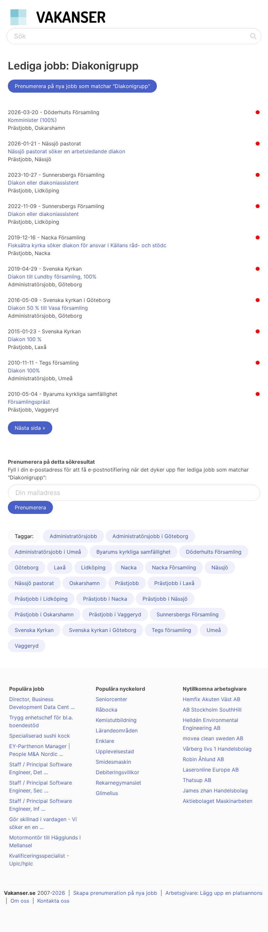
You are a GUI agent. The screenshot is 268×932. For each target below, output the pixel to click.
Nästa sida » (30, 428)
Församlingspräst (29, 401)
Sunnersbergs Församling (188, 614)
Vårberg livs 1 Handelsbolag (217, 748)
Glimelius (107, 793)
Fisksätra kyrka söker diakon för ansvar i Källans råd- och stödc (87, 245)
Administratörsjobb (73, 536)
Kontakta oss (53, 900)
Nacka (129, 567)
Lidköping (93, 567)
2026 (58, 893)
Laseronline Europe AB (211, 769)
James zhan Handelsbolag (215, 790)
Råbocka (106, 709)
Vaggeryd (27, 645)
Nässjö (219, 567)
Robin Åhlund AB (203, 759)
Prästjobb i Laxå (174, 583)
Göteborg (27, 567)
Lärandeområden (117, 730)
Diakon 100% (24, 370)
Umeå (214, 630)
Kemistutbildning (116, 720)
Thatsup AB (197, 780)
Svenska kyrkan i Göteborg (102, 630)
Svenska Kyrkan (34, 630)
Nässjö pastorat (34, 583)
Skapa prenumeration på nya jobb (115, 893)
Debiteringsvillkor (117, 772)
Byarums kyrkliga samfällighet (133, 552)
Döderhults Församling (214, 552)
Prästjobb (127, 583)
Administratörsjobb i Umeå (48, 552)
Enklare (105, 741)
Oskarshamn (84, 583)
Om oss (19, 900)
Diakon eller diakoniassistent (43, 182)
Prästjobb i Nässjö (165, 598)
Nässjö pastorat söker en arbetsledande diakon (66, 151)
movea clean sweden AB (213, 738)
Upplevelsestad (115, 751)
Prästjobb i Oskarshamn (44, 614)
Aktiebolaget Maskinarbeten (217, 801)
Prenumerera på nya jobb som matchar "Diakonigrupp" (82, 86)
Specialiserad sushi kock (39, 735)
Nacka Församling (174, 567)
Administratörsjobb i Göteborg (150, 536)
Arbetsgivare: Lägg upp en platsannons (213, 893)
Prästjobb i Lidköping (41, 598)
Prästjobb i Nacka (105, 598)
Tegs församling (171, 630)
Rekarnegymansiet (118, 782)
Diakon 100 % (25, 339)
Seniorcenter (111, 699)
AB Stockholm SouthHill (212, 709)
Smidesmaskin (113, 762)
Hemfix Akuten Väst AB (211, 699)
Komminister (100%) (32, 120)
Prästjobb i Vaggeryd (115, 614)
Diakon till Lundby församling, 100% (52, 276)
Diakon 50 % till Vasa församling (48, 308)
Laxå (60, 567)
